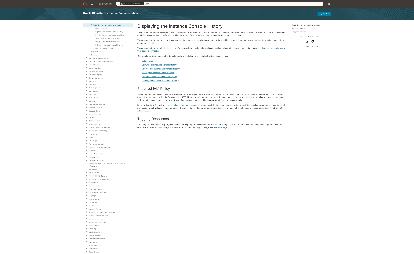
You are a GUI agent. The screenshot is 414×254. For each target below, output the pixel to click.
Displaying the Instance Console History (306, 25)
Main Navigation (93, 4)
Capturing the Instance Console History (159, 65)
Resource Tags (220, 127)
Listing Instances (149, 61)
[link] (132, 3)
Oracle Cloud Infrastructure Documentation (110, 13)
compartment (213, 100)
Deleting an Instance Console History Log (160, 80)
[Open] (89, 54)
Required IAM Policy (299, 28)
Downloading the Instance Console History (161, 69)
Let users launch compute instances (182, 105)
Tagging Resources (299, 32)
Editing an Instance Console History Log (159, 77)
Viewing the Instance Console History (158, 73)
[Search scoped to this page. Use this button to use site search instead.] (142, 3)
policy (240, 94)
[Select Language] (329, 4)
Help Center (105, 3)
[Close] (91, 24)
